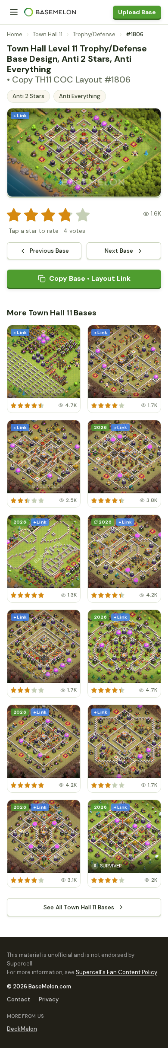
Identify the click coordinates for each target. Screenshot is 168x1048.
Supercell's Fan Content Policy (116, 972)
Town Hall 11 (47, 34)
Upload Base (137, 12)
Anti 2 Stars (28, 96)
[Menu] (14, 12)
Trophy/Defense (94, 34)
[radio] (14, 215)
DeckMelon (22, 1028)
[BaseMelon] (50, 12)
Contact (18, 999)
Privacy (49, 999)
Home (14, 34)
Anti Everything (79, 96)
